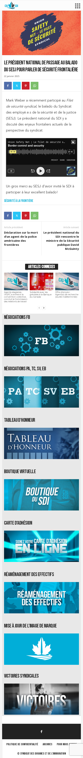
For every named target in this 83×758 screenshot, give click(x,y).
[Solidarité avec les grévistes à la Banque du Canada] (41, 281)
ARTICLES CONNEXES (41, 266)
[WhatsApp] (34, 86)
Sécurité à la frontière (18, 201)
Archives (47, 744)
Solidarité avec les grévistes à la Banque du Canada (41, 294)
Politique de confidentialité (22, 744)
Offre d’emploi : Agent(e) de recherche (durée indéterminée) (66, 294)
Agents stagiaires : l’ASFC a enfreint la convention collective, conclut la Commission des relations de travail (15, 297)
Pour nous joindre (67, 744)
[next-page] (44, 308)
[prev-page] (39, 308)
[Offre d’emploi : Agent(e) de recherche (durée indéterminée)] (67, 281)
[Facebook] (8, 86)
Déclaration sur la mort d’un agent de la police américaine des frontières (21, 238)
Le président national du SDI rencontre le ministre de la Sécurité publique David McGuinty (61, 240)
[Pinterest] (26, 86)
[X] (17, 86)
